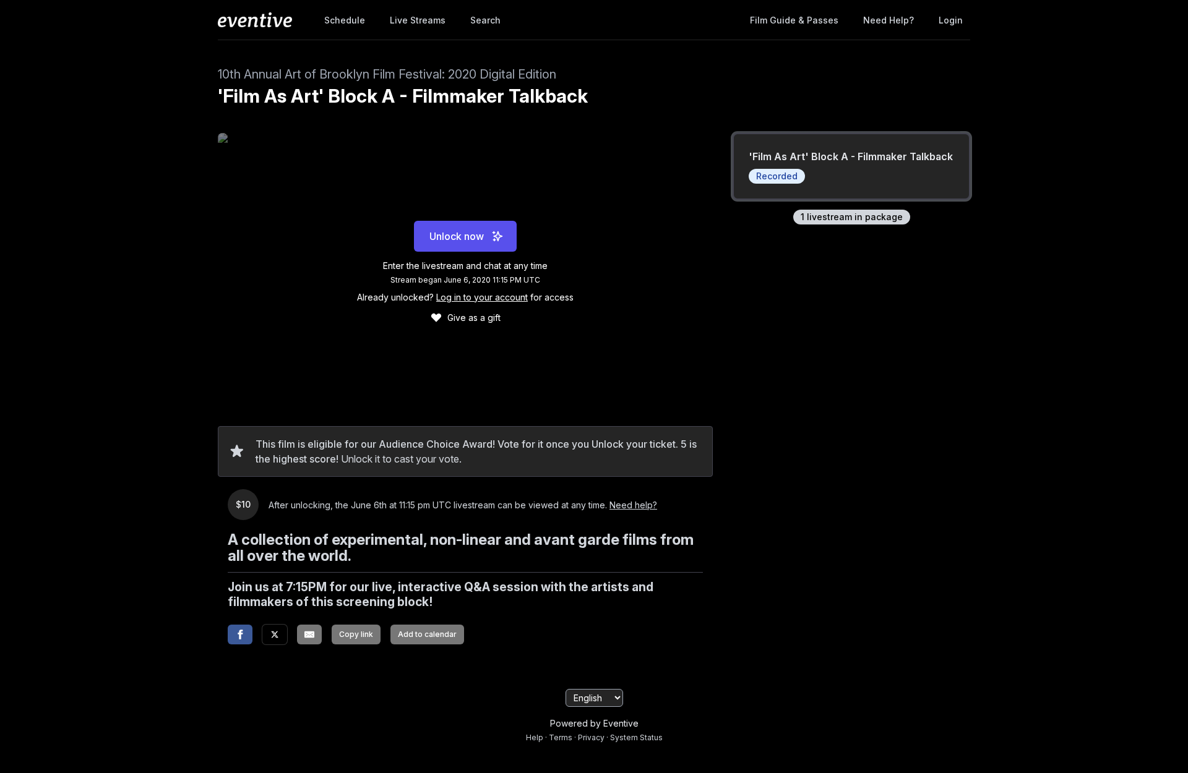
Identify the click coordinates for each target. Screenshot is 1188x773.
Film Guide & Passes (794, 20)
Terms (560, 737)
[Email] (309, 634)
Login (951, 20)
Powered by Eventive (594, 723)
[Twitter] (274, 634)
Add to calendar (427, 634)
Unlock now (456, 236)
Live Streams (418, 20)
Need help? (888, 20)
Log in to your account (482, 297)
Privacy (591, 737)
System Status (636, 737)
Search (485, 20)
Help (534, 737)
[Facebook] (240, 634)
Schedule (344, 20)
